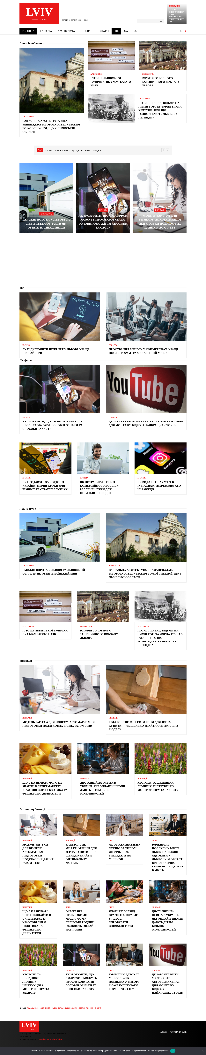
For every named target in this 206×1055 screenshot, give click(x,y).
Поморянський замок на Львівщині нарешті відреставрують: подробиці (90, 150)
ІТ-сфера (103, 210)
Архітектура (28, 117)
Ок (173, 1051)
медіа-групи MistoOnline (50, 1039)
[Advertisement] (103, 259)
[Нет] (202, 1050)
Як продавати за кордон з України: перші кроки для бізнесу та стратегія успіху (45, 485)
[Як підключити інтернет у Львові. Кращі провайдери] (59, 316)
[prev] (163, 150)
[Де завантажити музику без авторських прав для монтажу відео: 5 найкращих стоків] (146, 389)
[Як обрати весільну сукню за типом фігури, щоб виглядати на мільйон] (124, 825)
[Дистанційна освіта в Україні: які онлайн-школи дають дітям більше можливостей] (103, 758)
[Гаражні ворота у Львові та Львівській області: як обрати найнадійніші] (46, 198)
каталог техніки (85, 1008)
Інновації (174, 6)
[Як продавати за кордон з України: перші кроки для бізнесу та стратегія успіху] (45, 458)
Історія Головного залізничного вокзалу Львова (161, 82)
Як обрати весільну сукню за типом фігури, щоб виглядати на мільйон (124, 852)
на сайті (97, 1008)
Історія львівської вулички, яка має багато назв (111, 82)
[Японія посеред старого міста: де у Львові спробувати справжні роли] (124, 891)
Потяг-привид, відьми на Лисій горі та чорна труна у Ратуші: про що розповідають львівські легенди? (159, 110)
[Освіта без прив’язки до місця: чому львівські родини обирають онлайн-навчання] (81, 891)
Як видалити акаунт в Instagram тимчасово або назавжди (159, 485)
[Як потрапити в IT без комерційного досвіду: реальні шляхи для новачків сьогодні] (103, 458)
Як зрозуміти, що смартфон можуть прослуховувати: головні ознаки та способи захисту (52, 425)
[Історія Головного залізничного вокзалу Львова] (163, 55)
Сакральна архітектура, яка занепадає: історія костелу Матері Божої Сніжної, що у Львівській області (145, 573)
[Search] (161, 21)
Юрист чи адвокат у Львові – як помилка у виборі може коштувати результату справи (124, 982)
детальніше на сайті (67, 1008)
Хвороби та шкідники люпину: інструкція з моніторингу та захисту (158, 786)
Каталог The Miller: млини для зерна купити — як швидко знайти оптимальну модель (144, 725)
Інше (111, 840)
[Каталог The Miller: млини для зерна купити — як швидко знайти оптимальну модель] (146, 689)
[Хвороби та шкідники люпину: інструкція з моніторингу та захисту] (161, 758)
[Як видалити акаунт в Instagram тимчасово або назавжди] (161, 458)
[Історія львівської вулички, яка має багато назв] (111, 55)
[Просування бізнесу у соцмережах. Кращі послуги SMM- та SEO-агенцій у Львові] (146, 316)
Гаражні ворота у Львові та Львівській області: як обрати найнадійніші (46, 223)
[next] (167, 150)
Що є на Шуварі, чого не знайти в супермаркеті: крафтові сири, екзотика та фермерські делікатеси (36, 922)
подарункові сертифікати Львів (42, 1008)
